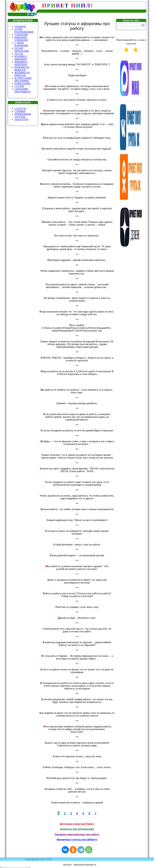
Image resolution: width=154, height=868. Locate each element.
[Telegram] (81, 849)
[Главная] (28, 15)
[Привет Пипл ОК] (131, 199)
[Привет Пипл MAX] (131, 101)
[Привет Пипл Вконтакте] (131, 150)
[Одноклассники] (73, 849)
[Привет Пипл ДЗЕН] (131, 248)
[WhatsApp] (88, 849)
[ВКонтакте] (65, 849)
